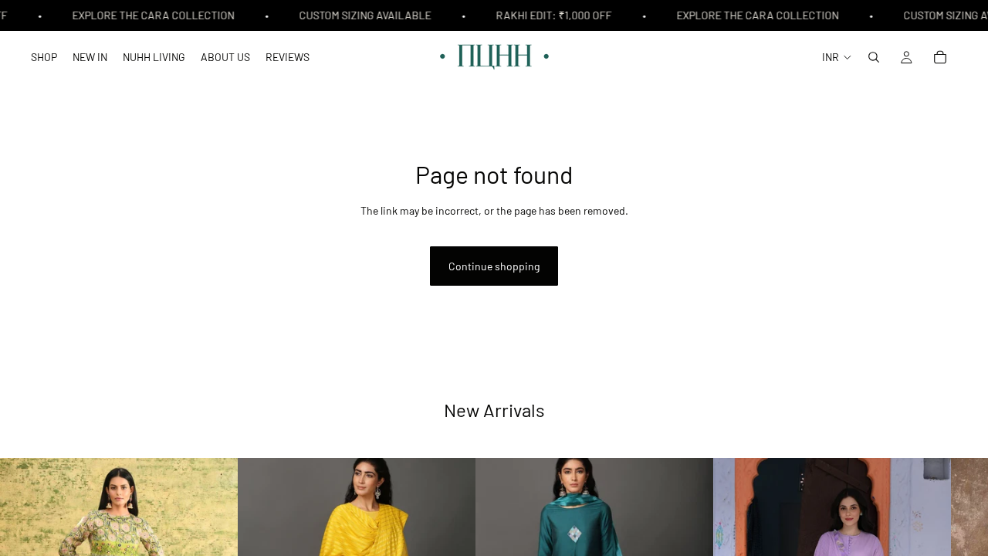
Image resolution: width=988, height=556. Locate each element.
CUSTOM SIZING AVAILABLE (363, 15)
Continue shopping (494, 266)
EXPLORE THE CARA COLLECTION (151, 15)
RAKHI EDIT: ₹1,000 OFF (552, 15)
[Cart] (940, 57)
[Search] (874, 57)
